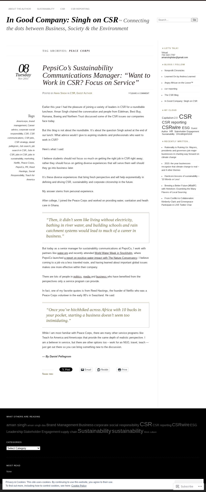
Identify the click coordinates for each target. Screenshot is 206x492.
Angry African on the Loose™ (179, 82)
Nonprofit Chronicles (174, 70)
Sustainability (45, 9)
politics (77, 276)
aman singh (16, 425)
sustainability (127, 431)
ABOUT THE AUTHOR (19, 9)
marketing (29, 158)
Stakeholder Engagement (186, 131)
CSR (62, 9)
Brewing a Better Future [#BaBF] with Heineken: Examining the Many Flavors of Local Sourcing (179, 188)
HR (171, 131)
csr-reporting (171, 89)
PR (26, 167)
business (101, 276)
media (87, 276)
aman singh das (36, 425)
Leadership (14, 432)
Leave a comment (140, 93)
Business (86, 425)
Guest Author (84, 93)
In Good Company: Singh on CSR (62, 19)
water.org (62, 253)
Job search (25, 146)
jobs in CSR (21, 154)
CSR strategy (21, 142)
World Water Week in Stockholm (113, 253)
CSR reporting (80, 9)
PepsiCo (20, 167)
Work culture (150, 432)
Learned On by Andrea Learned (180, 76)
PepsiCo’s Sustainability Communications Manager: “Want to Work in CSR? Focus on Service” (96, 75)
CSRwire (171, 127)
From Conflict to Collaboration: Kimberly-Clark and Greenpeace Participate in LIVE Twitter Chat (178, 201)
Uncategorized (184, 134)
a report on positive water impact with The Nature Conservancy (100, 257)
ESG (186, 128)
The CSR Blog (171, 95)
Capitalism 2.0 (170, 118)
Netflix (17, 163)
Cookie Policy (79, 485)
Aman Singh (60, 93)
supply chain (69, 431)
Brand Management (62, 425)
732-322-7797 (168, 55)
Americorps (22, 121)
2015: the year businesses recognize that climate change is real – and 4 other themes (180, 166)
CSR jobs (29, 138)
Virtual (165, 52)
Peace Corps (27, 163)
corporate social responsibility (116, 425)
